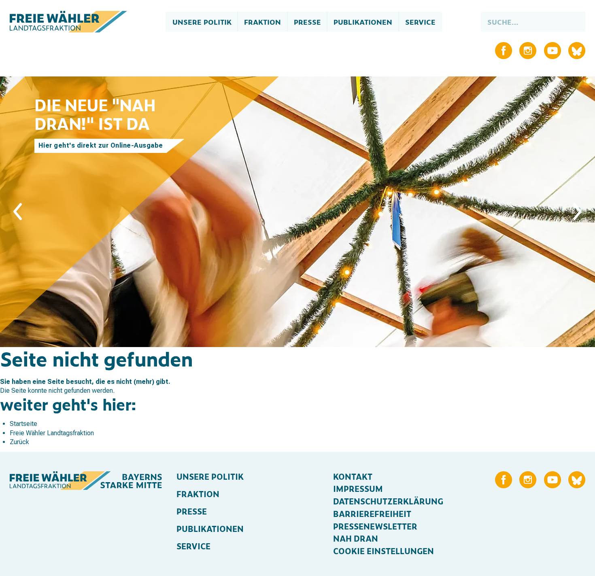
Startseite (23, 424)
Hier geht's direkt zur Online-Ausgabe (100, 145)
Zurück (19, 442)
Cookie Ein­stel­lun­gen (383, 551)
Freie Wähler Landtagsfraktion (52, 433)
